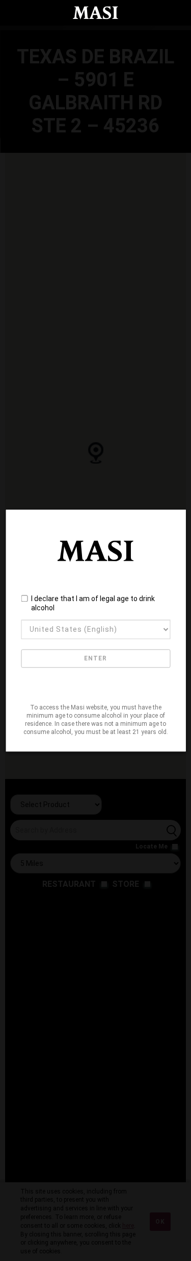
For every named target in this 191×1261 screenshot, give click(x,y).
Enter (95, 658)
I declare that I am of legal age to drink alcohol (93, 603)
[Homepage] (96, 12)
